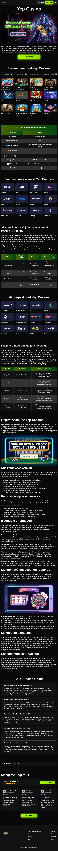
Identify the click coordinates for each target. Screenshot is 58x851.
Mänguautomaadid (49, 74)
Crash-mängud (35, 74)
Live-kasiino (20, 74)
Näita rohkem (29, 815)
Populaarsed (6, 74)
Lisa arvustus (47, 782)
